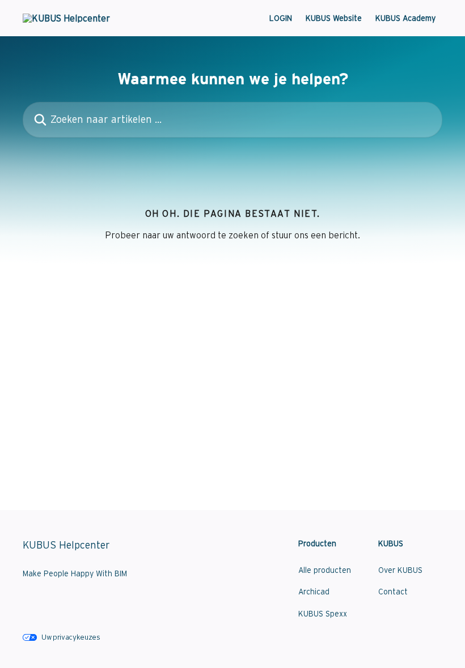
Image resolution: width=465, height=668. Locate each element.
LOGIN (280, 18)
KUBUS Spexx (322, 613)
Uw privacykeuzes (70, 637)
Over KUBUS (400, 570)
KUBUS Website (334, 18)
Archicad (313, 591)
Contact (393, 591)
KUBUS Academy (405, 18)
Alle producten (324, 570)
